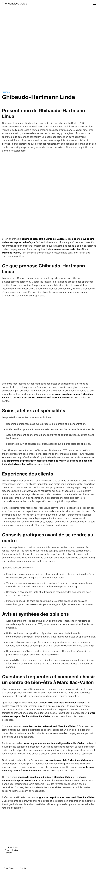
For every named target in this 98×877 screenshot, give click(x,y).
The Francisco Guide (14, 3)
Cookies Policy (12, 847)
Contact (8, 853)
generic (6, 92)
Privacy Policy (11, 850)
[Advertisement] (49, 46)
